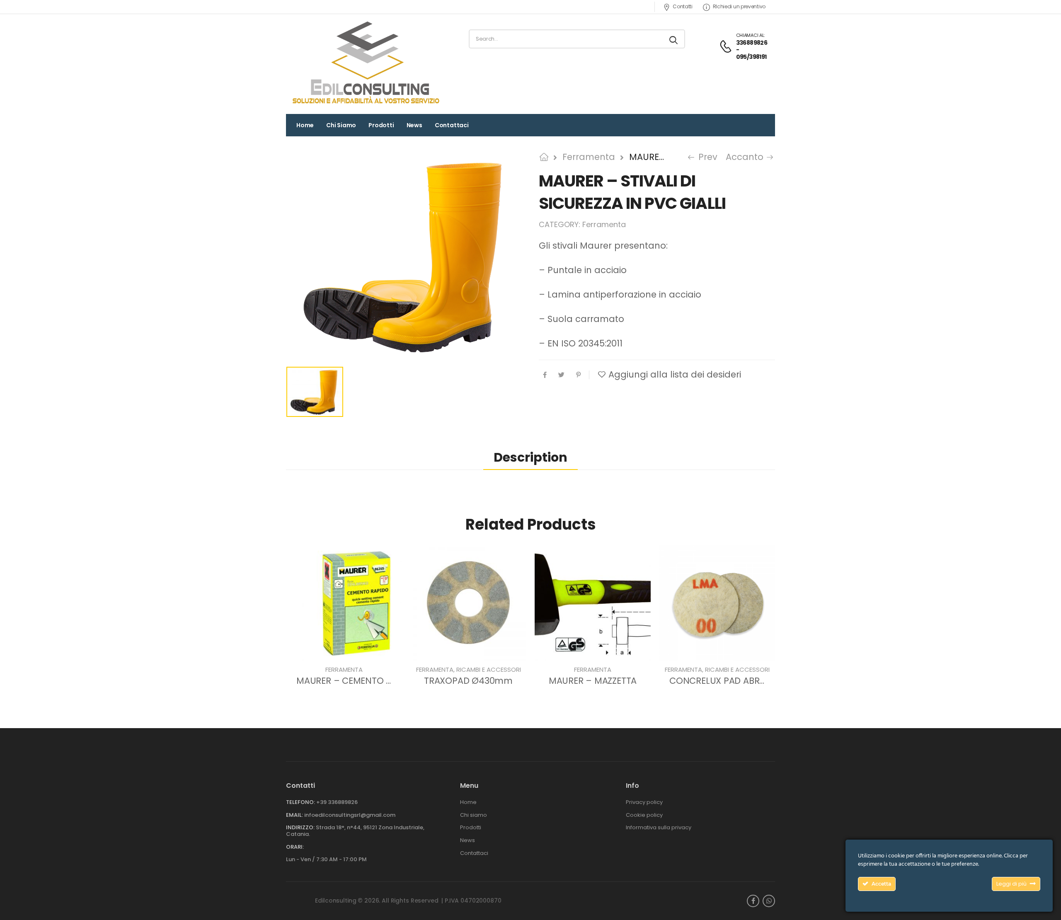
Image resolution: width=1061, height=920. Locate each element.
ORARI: (295, 847)
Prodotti (381, 125)
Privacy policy (644, 802)
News (414, 125)
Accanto (747, 157)
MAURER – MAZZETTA (593, 681)
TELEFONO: (300, 802)
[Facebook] (545, 375)
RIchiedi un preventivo (739, 6)
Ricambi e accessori (488, 669)
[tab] (530, 458)
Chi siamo (341, 125)
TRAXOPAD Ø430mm (468, 681)
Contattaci (452, 125)
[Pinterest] (578, 375)
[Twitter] (561, 375)
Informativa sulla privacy (658, 827)
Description (530, 457)
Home (305, 125)
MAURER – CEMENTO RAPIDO (357, 681)
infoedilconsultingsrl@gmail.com (349, 815)
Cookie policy (644, 815)
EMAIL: (294, 815)
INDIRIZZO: (300, 827)
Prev (704, 157)
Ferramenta (588, 157)
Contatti (683, 6)
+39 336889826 (337, 802)
